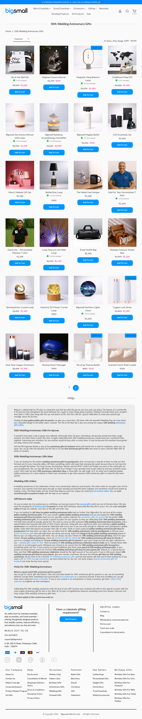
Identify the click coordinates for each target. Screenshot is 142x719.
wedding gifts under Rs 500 (31, 543)
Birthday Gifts (55, 682)
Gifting (91, 8)
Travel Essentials (61, 8)
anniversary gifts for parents (93, 517)
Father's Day (54, 678)
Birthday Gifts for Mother (122, 699)
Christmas (75, 687)
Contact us (104, 611)
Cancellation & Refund (37, 678)
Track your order (107, 628)
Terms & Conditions (35, 690)
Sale (89, 13)
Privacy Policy (33, 698)
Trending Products (60, 13)
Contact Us (10, 678)
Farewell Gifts (55, 695)
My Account (105, 624)
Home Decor (98, 687)
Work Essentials (41, 8)
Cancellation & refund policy (112, 632)
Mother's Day (55, 674)
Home (8, 31)
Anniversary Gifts (56, 687)
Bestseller (104, 8)
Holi (73, 691)
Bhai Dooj (75, 678)
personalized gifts (66, 576)
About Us (10, 674)
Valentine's (75, 695)
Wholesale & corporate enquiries (114, 620)
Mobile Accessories (101, 695)
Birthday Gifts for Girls (125, 678)
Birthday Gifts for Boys (125, 674)
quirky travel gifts (40, 579)
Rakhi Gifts (75, 674)
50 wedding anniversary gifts (62, 557)
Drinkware (78, 8)
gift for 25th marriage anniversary (34, 559)
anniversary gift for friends (66, 538)
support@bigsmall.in (13, 639)
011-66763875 (11, 635)
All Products (78, 13)
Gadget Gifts (98, 682)
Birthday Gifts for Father (125, 694)
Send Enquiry (71, 619)
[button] (14, 80)
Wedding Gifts (55, 691)
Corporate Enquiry (14, 687)
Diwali (74, 682)
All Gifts (9, 695)
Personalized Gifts (100, 678)
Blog (102, 615)
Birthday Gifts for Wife (125, 690)
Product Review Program (16, 691)
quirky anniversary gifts (24, 533)
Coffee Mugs (98, 674)
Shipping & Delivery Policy (35, 684)
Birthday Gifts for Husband (122, 684)
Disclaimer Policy (35, 694)
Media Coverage (13, 682)
